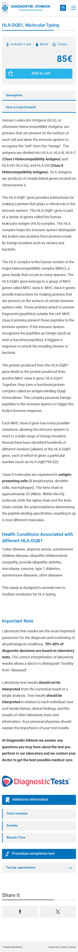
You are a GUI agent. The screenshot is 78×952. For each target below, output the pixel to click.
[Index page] (27, 8)
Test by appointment (20, 867)
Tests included (17, 813)
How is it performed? (21, 107)
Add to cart (40, 73)
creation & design (67, 947)
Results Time (16, 837)
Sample (12, 825)
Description (14, 95)
